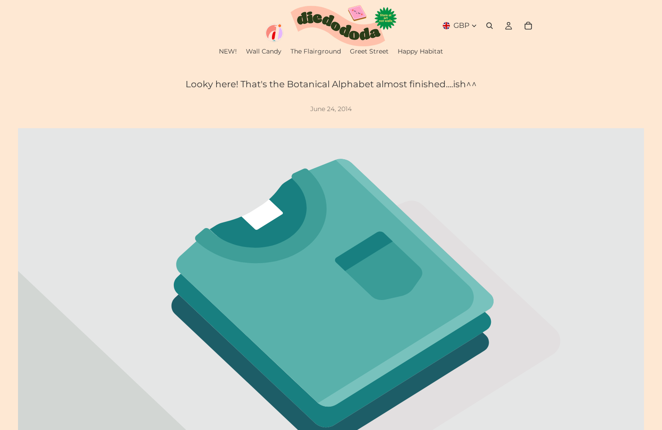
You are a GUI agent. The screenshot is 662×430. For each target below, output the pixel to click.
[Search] (489, 26)
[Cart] (528, 26)
